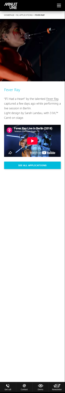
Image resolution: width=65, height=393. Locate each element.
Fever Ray (52, 99)
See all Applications (32, 165)
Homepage (9, 15)
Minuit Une (11, 6)
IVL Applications (24, 15)
